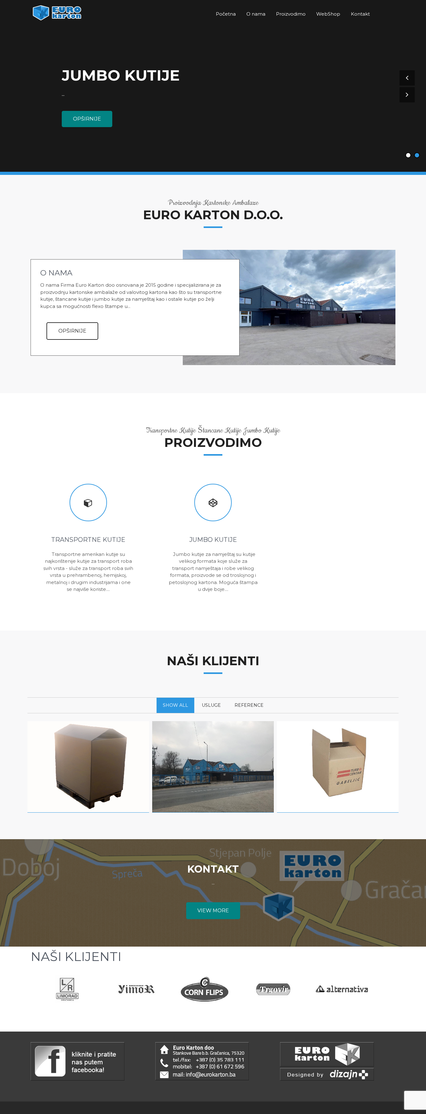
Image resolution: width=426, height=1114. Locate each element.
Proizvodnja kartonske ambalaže (213, 784)
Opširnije (72, 331)
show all (175, 705)
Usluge (211, 705)
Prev (46, 992)
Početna (226, 14)
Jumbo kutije (121, 75)
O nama (255, 14)
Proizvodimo (291, 14)
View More (213, 910)
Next (366, 992)
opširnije (87, 119)
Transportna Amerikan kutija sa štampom (337, 784)
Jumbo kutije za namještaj (88, 781)
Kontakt (360, 14)
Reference (249, 705)
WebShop (328, 14)
